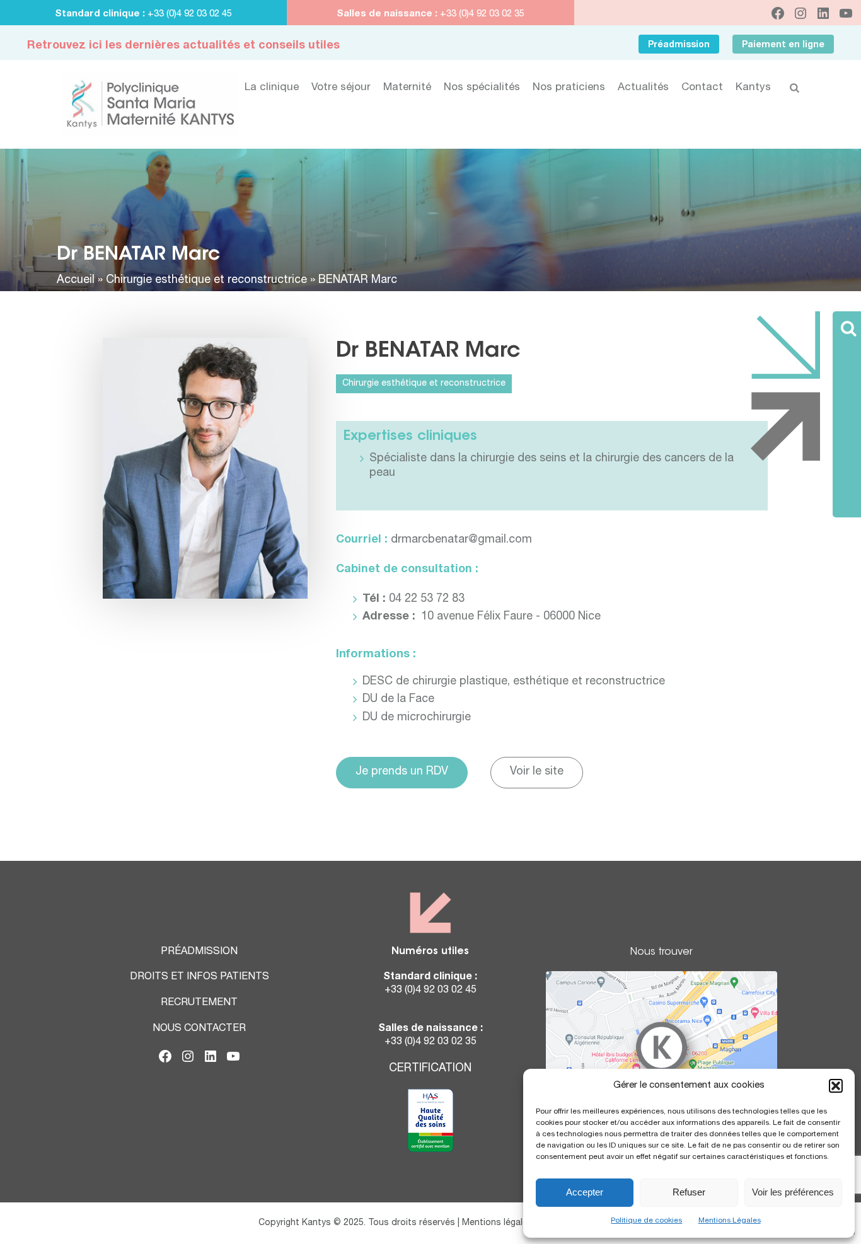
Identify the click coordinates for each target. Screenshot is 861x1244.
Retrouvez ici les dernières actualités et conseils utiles (183, 46)
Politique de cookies (646, 1220)
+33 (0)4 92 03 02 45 (189, 14)
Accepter (584, 1192)
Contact (702, 88)
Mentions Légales (729, 1220)
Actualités (643, 88)
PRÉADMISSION (199, 952)
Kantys (753, 88)
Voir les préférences (793, 1192)
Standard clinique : (101, 14)
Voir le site (536, 772)
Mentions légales (497, 1223)
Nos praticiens (569, 88)
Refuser (689, 1192)
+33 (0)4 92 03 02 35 (480, 14)
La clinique (272, 88)
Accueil (76, 280)
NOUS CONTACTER (199, 1029)
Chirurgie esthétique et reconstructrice (206, 280)
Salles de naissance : (387, 14)
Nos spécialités (482, 88)
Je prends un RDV (401, 772)
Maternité (407, 88)
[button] (835, 1086)
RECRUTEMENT (199, 1003)
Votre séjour (341, 88)
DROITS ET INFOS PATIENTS (199, 977)
